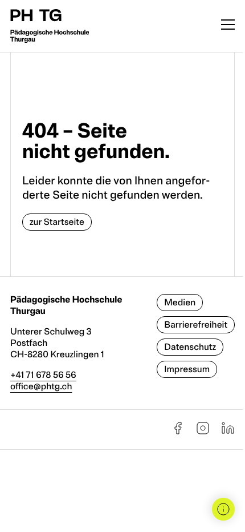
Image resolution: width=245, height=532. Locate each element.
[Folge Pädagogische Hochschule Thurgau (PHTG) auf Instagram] (203, 432)
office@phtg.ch (41, 386)
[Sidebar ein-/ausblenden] (223, 509)
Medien (179, 302)
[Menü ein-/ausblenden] (228, 26)
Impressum (187, 369)
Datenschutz (190, 347)
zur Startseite (57, 222)
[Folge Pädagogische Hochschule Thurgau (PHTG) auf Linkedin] (228, 432)
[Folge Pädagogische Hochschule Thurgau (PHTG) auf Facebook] (178, 432)
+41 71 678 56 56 (43, 375)
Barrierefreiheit (195, 325)
